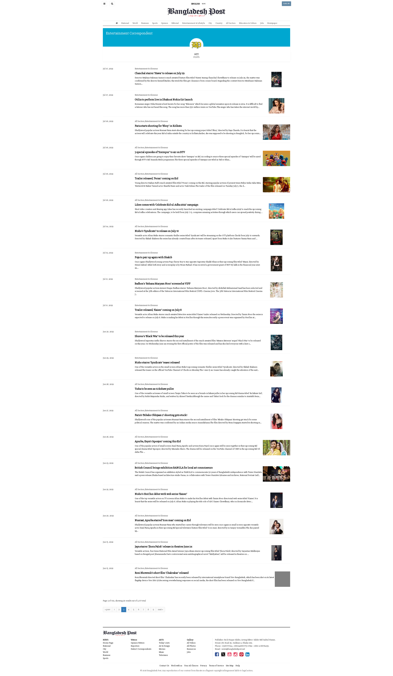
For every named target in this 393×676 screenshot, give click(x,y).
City (210, 23)
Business (145, 23)
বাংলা (203, 3)
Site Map (229, 665)
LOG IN (286, 3)
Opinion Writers (137, 643)
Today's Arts (164, 643)
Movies (162, 649)
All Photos (191, 646)
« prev (107, 609)
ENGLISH (195, 3)
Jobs (262, 23)
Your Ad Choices (191, 665)
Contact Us (164, 665)
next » (160, 609)
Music (161, 652)
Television (163, 655)
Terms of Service (216, 665)
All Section (230, 23)
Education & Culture (248, 23)
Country (218, 23)
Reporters (135, 646)
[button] (104, 3)
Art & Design (164, 646)
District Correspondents (141, 649)
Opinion (164, 23)
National (125, 23)
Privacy (203, 665)
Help (237, 665)
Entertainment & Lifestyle (193, 23)
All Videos (191, 643)
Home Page (108, 643)
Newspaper (272, 23)
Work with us (176, 665)
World (135, 23)
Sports (155, 23)
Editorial (175, 23)
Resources (191, 649)
